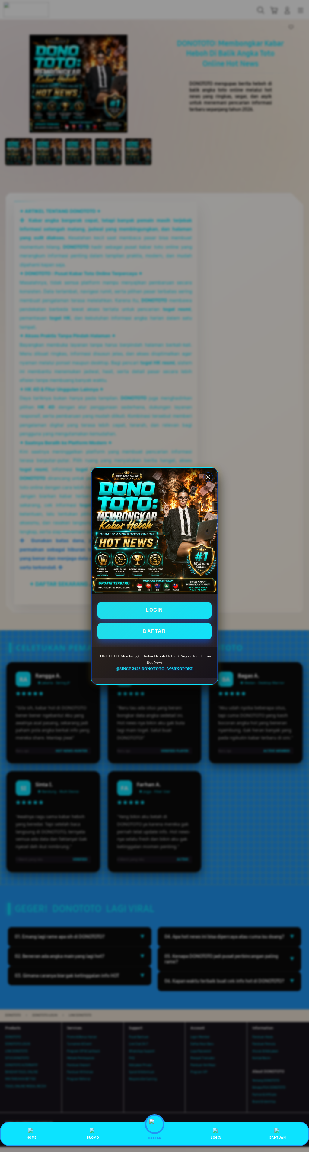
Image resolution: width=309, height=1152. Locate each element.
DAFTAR (154, 631)
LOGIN (154, 610)
